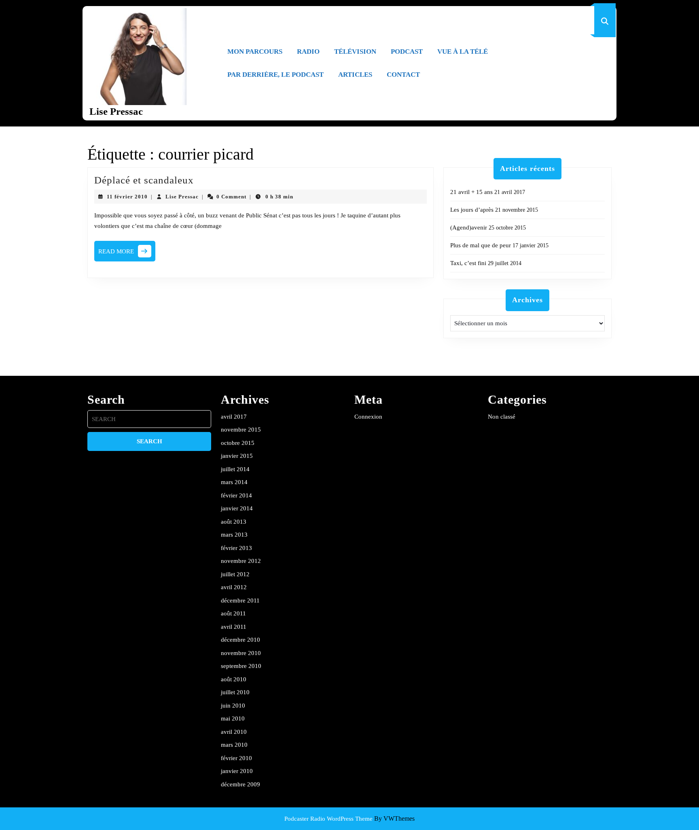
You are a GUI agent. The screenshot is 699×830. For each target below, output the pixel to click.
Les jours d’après (472, 209)
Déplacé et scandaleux (144, 180)
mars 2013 (234, 534)
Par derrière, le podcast (275, 74)
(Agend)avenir (468, 227)
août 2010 (233, 679)
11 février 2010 (127, 197)
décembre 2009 (240, 784)
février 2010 (236, 758)
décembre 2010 (240, 639)
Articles (355, 74)
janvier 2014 (237, 508)
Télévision (355, 51)
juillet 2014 (235, 469)
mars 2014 (234, 482)
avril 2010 (234, 732)
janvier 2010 (237, 771)
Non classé (501, 416)
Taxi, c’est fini (468, 263)
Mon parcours (254, 51)
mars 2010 (234, 745)
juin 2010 (233, 705)
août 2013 (233, 521)
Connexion (368, 416)
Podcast (407, 51)
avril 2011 (233, 627)
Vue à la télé (462, 51)
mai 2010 (233, 718)
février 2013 (236, 548)
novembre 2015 (241, 429)
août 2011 (233, 613)
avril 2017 (234, 416)
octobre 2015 (237, 443)
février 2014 (236, 495)
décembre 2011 (240, 600)
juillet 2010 (235, 692)
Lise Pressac (116, 111)
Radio (308, 51)
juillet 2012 (235, 574)
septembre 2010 (241, 666)
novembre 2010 (241, 653)
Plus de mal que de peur (480, 245)
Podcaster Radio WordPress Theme (328, 818)
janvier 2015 (237, 456)
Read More (126, 253)
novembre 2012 (241, 561)
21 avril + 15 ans (471, 192)
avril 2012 (234, 587)
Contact (403, 74)
